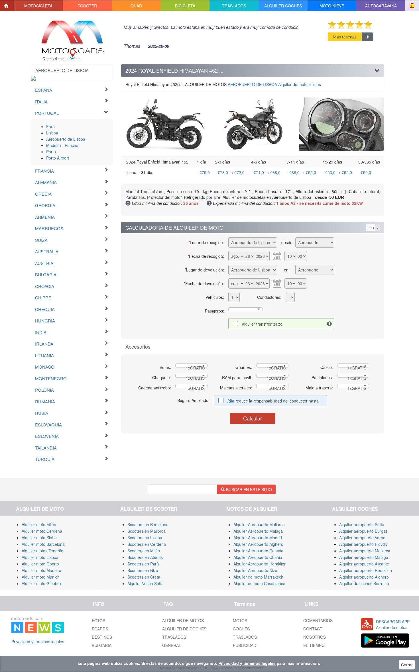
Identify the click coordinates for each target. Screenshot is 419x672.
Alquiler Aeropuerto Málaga (258, 531)
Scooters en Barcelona (147, 524)
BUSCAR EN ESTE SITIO (248, 489)
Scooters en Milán (143, 550)
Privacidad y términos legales (37, 641)
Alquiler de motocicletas (274, 84)
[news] (37, 624)
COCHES (241, 629)
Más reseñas (345, 37)
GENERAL (171, 645)
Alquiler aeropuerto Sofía (361, 524)
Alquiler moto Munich (41, 577)
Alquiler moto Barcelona (43, 544)
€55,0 (311, 172)
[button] (38, 5)
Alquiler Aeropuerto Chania (257, 557)
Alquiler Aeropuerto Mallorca (259, 524)
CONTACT (312, 629)
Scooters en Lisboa (144, 537)
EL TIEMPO (314, 645)
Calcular (252, 418)
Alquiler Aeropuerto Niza (255, 570)
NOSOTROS (314, 637)
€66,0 (294, 172)
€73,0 (223, 172)
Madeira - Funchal (62, 145)
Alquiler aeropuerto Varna (362, 537)
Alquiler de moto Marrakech (258, 577)
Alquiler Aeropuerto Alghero (258, 544)
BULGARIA (101, 645)
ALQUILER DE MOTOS (183, 620)
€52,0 (347, 172)
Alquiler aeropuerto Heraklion (365, 570)
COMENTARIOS (318, 620)
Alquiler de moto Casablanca (259, 583)
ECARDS (100, 629)
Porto (51, 151)
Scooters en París (143, 564)
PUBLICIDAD (244, 645)
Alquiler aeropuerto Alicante (364, 564)
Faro (50, 126)
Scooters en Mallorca (146, 531)
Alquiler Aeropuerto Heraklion (259, 564)
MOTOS (240, 620)
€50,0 (366, 172)
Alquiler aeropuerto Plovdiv (363, 544)
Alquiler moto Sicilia (39, 537)
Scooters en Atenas (145, 557)
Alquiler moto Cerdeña (42, 531)
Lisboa (52, 133)
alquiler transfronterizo (262, 324)
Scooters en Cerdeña (146, 544)
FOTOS (98, 620)
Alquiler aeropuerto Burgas (363, 531)
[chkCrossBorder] (329, 323)
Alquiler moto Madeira (41, 570)
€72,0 (239, 172)
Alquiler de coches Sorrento (364, 583)
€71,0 (259, 172)
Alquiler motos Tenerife (42, 550)
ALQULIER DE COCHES (184, 629)
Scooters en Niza (142, 570)
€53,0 (330, 172)
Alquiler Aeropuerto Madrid (257, 537)
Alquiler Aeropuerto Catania (258, 550)
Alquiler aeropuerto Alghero (364, 577)
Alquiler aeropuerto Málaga (363, 557)
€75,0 (205, 172)
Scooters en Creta (143, 577)
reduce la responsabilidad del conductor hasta (273, 401)
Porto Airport (57, 158)
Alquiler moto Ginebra (41, 583)
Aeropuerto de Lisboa (65, 139)
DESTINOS (102, 637)
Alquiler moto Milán (39, 524)
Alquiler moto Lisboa (40, 557)
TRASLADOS (174, 637)
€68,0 (275, 172)
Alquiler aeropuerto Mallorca (364, 550)
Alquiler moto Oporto (40, 564)
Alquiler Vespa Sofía (145, 583)
